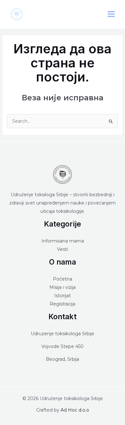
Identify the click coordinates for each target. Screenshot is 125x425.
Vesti (62, 249)
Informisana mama (62, 241)
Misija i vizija (62, 287)
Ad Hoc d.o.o (75, 410)
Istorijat (62, 295)
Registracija (62, 304)
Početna (62, 279)
